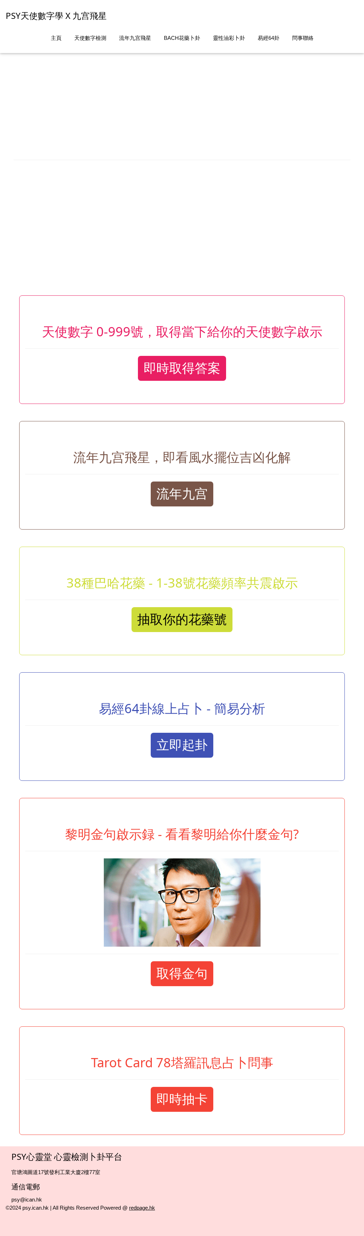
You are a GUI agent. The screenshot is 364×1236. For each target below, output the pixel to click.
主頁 (56, 38)
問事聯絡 (303, 38)
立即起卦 (182, 745)
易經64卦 (268, 38)
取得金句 (182, 973)
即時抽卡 (182, 1099)
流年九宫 (182, 493)
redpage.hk (142, 1208)
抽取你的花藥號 (182, 619)
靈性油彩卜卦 (229, 38)
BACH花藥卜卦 (182, 38)
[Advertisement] (182, 103)
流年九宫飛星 (135, 38)
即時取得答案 (182, 368)
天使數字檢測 (90, 38)
